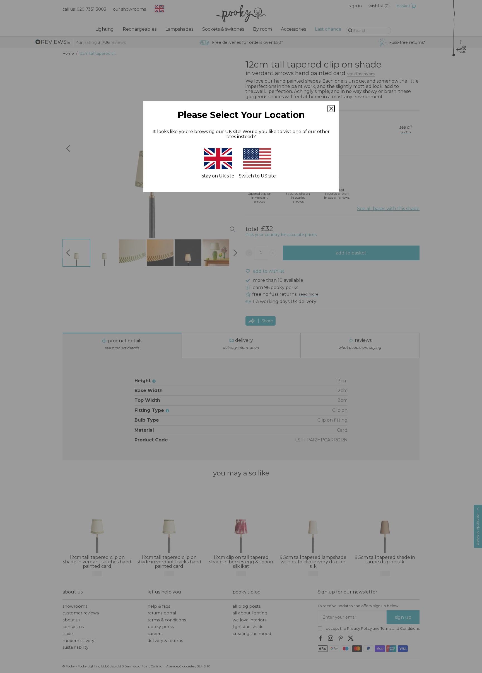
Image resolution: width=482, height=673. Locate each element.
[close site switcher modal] (331, 108)
